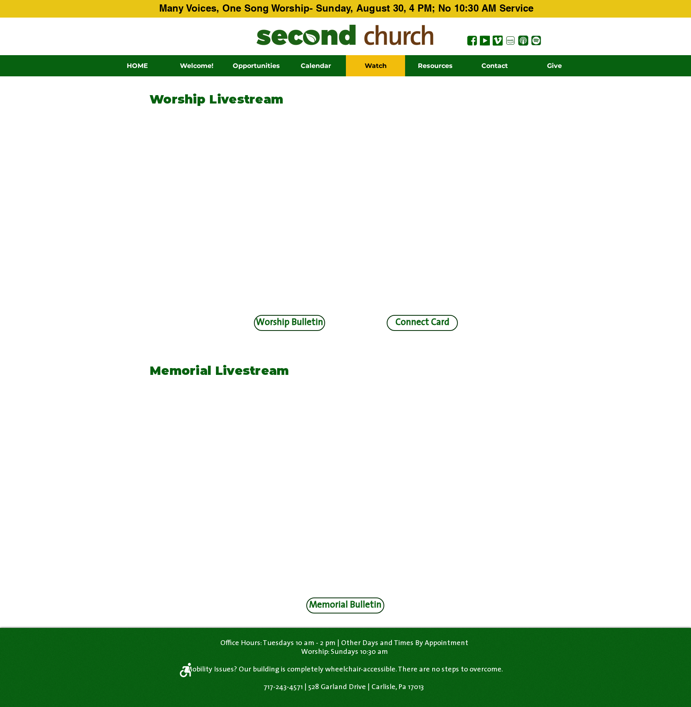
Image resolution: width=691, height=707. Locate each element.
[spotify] (536, 41)
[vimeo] (498, 41)
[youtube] (485, 41)
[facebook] (472, 41)
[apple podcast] (523, 41)
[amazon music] (510, 41)
